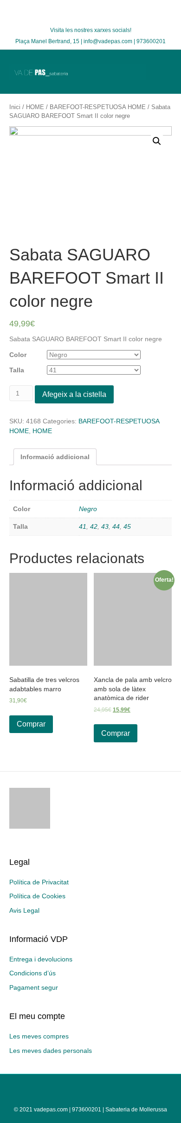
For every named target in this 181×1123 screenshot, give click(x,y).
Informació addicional (55, 457)
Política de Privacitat (39, 882)
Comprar (31, 724)
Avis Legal (24, 910)
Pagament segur (33, 987)
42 (93, 526)
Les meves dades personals (50, 1050)
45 (127, 526)
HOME (35, 107)
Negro (88, 509)
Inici (14, 107)
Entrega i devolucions (40, 959)
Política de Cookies (37, 896)
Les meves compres (39, 1036)
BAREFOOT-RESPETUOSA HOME (98, 107)
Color (17, 354)
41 (82, 526)
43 (105, 526)
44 (116, 526)
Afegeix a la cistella (74, 394)
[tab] (55, 456)
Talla (16, 370)
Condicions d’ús (32, 973)
